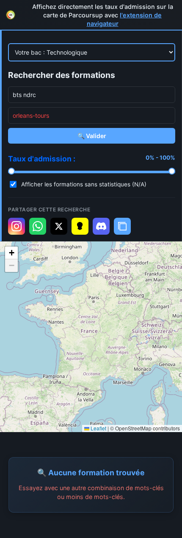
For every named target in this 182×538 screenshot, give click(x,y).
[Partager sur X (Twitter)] (58, 226)
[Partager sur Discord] (101, 226)
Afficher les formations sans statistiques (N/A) (83, 184)
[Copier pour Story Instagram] (16, 226)
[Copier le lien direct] (122, 226)
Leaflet (97, 428)
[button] (11, 253)
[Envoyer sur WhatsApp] (37, 226)
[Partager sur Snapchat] (80, 226)
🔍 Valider (91, 135)
